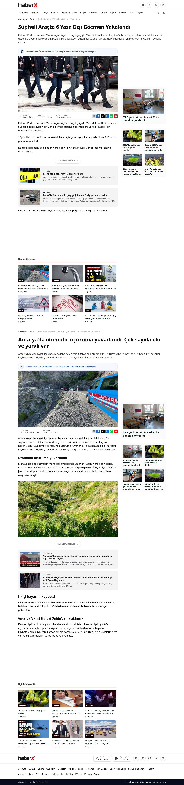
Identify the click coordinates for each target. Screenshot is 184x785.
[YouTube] (116, 116)
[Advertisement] (68, 235)
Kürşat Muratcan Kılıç (30, 432)
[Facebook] (143, 5)
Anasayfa (23, 19)
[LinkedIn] (163, 5)
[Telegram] (156, 758)
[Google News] (94, 116)
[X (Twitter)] (149, 5)
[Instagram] (156, 5)
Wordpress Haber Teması (155, 782)
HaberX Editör (27, 117)
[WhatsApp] (111, 116)
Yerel (32, 19)
